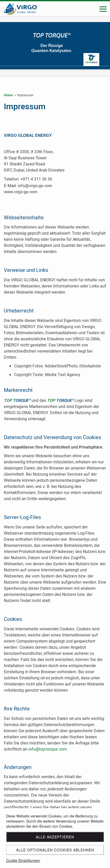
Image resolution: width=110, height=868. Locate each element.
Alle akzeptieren (55, 836)
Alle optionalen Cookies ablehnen (55, 849)
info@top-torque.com (47, 749)
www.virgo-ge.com (20, 192)
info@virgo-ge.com (35, 186)
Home (8, 95)
